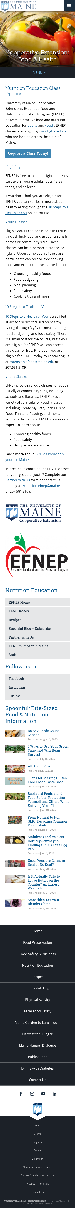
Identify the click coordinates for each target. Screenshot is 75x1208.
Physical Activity (37, 999)
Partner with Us (17, 480)
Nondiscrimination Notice (37, 1167)
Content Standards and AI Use (37, 1175)
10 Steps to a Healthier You (26, 316)
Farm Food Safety (37, 1011)
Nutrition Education (37, 965)
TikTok (14, 696)
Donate (38, 1150)
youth (49, 125)
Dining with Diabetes (37, 1068)
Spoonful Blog (38, 988)
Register (37, 1142)
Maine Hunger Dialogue (37, 1045)
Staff (12, 654)
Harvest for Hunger (37, 1034)
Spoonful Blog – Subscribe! (30, 628)
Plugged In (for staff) (37, 1183)
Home (37, 931)
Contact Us (37, 1079)
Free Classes (19, 611)
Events (37, 1133)
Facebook (16, 678)
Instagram (17, 687)
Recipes (15, 620)
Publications (37, 1057)
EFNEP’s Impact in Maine (29, 646)
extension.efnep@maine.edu (31, 361)
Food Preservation (37, 942)
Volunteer (37, 1158)
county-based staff (54, 131)
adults (32, 125)
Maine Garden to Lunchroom (37, 1022)
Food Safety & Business (37, 954)
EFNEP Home (19, 602)
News (37, 1125)
